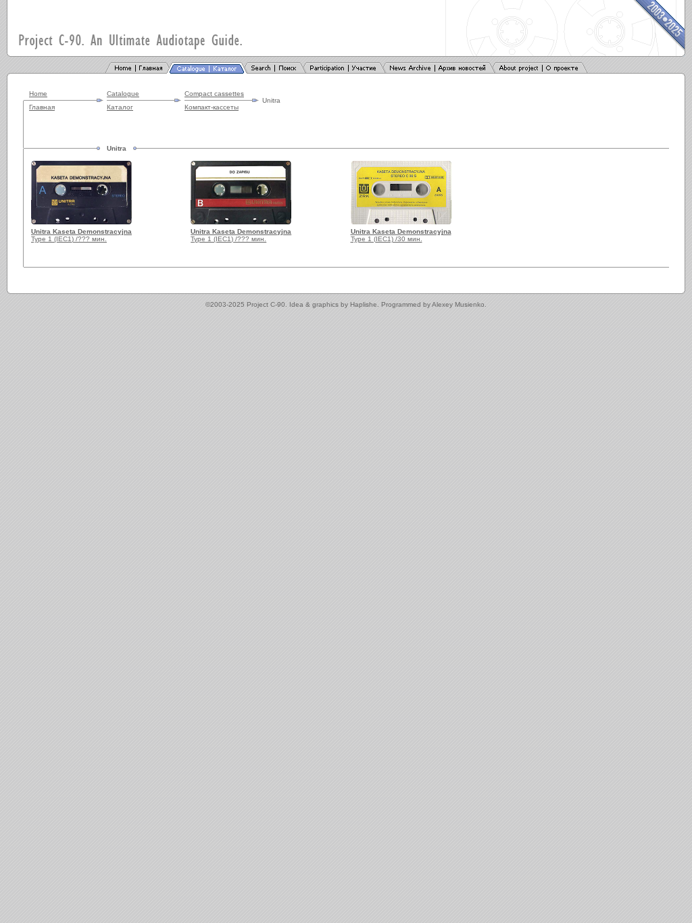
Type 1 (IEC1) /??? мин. (81, 235)
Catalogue (123, 93)
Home (38, 93)
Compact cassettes (214, 93)
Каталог (120, 107)
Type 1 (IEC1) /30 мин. (401, 235)
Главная (42, 107)
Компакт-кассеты (211, 107)
